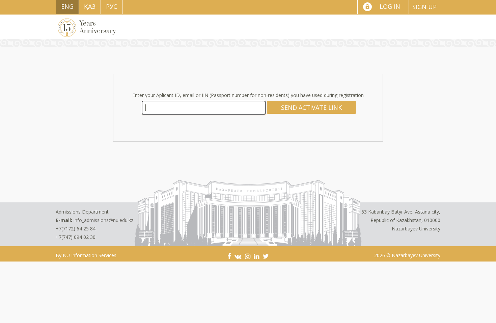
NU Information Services (89, 255)
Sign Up (424, 7)
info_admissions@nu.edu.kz (103, 220)
